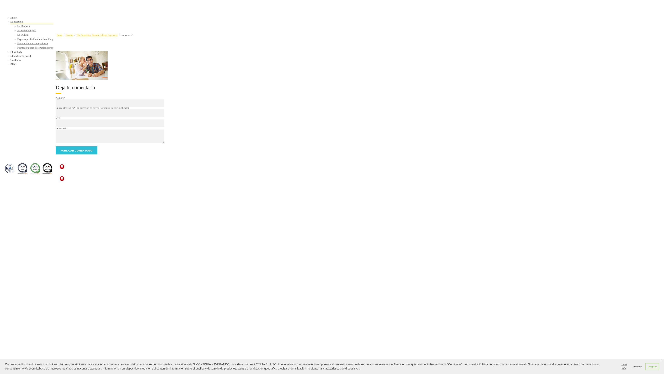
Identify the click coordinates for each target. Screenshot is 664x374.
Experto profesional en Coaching (35, 39)
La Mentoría (23, 26)
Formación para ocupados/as (32, 43)
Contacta (15, 60)
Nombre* (60, 98)
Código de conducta (73, 184)
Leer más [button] (624, 366)
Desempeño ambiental (75, 172)
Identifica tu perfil (20, 56)
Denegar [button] (637, 366)
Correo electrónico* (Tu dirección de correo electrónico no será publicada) (92, 108)
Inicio (13, 17)
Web (58, 118)
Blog (13, 64)
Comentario (61, 128)
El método (16, 52)
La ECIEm (23, 34)
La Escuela (16, 21)
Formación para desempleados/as (35, 47)
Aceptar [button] (652, 366)
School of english (26, 30)
